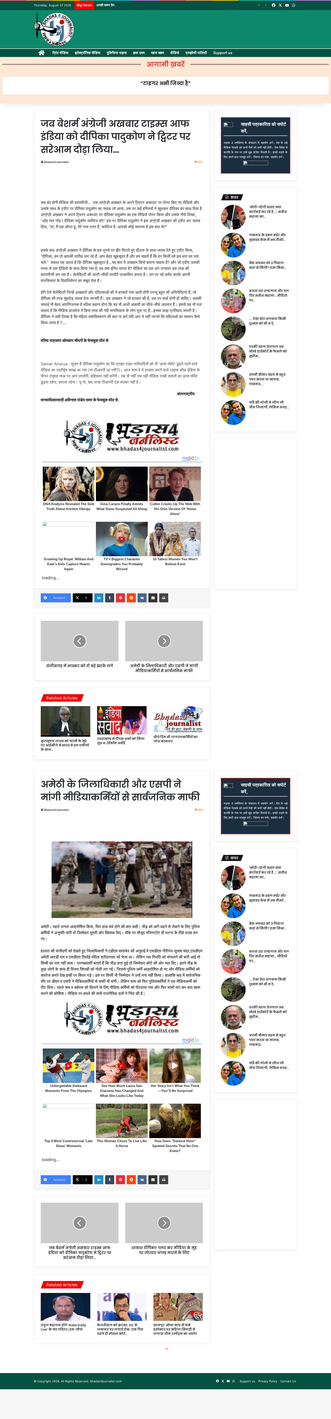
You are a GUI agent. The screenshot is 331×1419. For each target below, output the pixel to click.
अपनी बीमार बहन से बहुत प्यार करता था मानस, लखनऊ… (267, 379)
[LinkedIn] (98, 597)
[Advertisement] (124, 180)
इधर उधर (139, 52)
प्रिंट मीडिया (60, 52)
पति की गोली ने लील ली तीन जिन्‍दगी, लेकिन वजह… (269, 404)
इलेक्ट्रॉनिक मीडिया (87, 52)
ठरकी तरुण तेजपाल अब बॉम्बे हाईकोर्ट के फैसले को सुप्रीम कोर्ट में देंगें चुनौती (141, 5)
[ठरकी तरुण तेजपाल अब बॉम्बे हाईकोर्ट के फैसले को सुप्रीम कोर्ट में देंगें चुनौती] (233, 356)
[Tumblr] (109, 597)
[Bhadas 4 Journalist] (54, 29)
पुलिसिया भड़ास (117, 52)
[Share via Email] (152, 597)
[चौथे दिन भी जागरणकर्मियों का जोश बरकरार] (178, 719)
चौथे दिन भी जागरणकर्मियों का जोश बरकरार (175, 739)
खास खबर (157, 52)
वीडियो (174, 52)
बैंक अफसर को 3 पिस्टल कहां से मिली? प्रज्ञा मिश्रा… (267, 265)
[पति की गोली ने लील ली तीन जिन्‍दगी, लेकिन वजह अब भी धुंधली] (233, 412)
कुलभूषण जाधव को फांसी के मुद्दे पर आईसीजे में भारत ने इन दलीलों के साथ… (65, 745)
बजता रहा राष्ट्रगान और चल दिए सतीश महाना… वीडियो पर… (269, 296)
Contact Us (288, 1381)
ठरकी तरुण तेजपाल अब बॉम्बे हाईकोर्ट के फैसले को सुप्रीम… (268, 351)
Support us (222, 52)
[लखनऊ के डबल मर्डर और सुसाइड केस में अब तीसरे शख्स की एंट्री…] (233, 245)
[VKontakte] (142, 597)
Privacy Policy (267, 1381)
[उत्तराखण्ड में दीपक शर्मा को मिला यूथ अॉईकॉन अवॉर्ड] (122, 720)
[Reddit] (131, 597)
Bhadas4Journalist (56, 162)
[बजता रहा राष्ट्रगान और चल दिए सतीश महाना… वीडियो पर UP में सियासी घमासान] (233, 301)
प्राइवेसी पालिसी (196, 52)
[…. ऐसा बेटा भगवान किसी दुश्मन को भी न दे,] (233, 328)
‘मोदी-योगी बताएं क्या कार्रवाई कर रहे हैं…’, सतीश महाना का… (268, 212)
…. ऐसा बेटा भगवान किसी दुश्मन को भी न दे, (267, 321)
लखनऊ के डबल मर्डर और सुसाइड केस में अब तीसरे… (267, 237)
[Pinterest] (120, 597)
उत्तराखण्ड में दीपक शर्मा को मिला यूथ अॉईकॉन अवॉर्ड (121, 741)
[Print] (163, 597)
